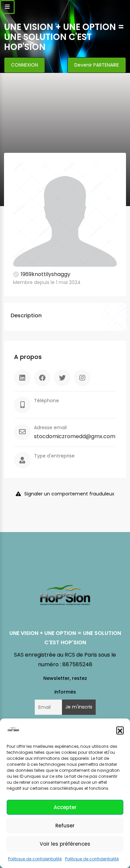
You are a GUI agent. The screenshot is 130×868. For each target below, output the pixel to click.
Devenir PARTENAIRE (96, 65)
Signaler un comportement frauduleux (69, 493)
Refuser (65, 825)
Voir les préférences (65, 843)
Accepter (65, 807)
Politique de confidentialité (35, 859)
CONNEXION (24, 65)
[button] (120, 730)
